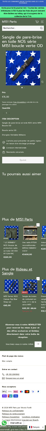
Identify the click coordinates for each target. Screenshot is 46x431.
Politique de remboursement (13, 414)
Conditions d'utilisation (31, 417)
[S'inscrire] (38, 344)
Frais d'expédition (19, 102)
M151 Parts (9, 21)
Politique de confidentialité (13, 411)
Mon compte (7, 361)
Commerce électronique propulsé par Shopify (20, 420)
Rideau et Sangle (17, 271)
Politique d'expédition (11, 417)
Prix (4, 92)
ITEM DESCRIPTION (10, 119)
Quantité (6, 108)
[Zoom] (42, 81)
